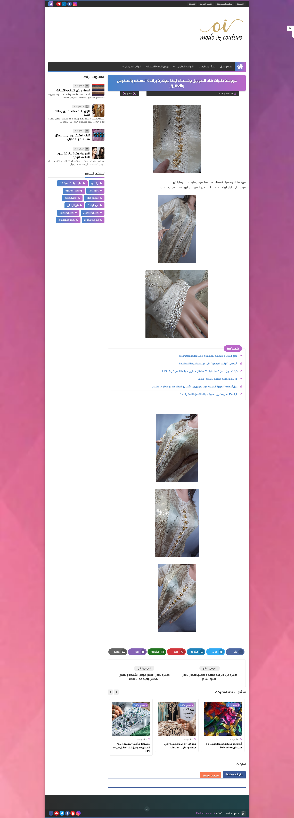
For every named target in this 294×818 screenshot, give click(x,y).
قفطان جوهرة (67, 212)
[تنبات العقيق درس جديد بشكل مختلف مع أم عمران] (98, 135)
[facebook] (69, 4)
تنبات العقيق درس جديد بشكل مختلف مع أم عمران (72, 137)
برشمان (95, 183)
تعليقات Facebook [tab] (234, 774)
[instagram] (75, 4)
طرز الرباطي (73, 205)
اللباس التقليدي (133, 66)
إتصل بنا (192, 4)
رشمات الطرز (92, 198)
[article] (144, 673)
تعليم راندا (94, 190)
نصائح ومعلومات (207, 66)
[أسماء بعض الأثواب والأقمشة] (98, 90)
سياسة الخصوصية (224, 4)
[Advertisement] (110, 34)
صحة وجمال (226, 66)
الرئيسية (240, 4)
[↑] (147, 809)
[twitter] (62, 813)
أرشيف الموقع (206, 4)
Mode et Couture (204, 813)
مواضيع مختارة (91, 220)
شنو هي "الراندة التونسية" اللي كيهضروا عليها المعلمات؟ (208, 363)
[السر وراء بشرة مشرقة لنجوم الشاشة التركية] (98, 153)
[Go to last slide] (116, 692)
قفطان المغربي (91, 212)
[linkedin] (64, 4)
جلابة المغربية (73, 190)
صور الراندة (93, 205)
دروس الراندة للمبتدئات (157, 66)
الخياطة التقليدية (185, 66)
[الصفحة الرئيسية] (240, 66)
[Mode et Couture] (221, 30)
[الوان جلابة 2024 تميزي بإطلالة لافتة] (98, 110)
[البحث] (50, 3)
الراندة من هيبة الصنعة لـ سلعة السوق (218, 379)
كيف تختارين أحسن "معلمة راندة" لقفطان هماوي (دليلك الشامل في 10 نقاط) (200, 371)
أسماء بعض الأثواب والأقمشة (73, 90)
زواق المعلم (71, 198)
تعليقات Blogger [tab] (211, 775)
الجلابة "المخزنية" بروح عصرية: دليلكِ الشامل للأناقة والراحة (209, 394)
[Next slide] (110, 692)
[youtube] (72, 813)
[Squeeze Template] (243, 813)
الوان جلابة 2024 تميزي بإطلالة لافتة (72, 112)
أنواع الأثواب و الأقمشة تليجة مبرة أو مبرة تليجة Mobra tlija (208, 356)
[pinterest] (58, 4)
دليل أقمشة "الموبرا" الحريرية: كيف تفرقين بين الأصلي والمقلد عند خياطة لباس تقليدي (195, 386)
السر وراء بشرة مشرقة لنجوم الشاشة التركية (73, 155)
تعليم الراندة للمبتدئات (71, 183)
